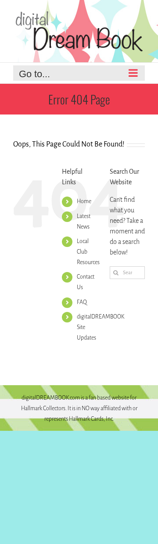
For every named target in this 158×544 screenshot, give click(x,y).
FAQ (82, 302)
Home (84, 201)
